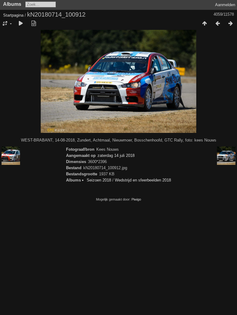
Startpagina (13, 15)
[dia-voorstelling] (20, 24)
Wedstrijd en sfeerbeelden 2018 (143, 180)
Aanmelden (225, 4)
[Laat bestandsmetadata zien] (33, 24)
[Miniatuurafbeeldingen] (204, 24)
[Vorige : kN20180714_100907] (217, 24)
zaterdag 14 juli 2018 (116, 155)
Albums (12, 4)
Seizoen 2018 (99, 180)
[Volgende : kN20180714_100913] (230, 24)
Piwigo (136, 199)
